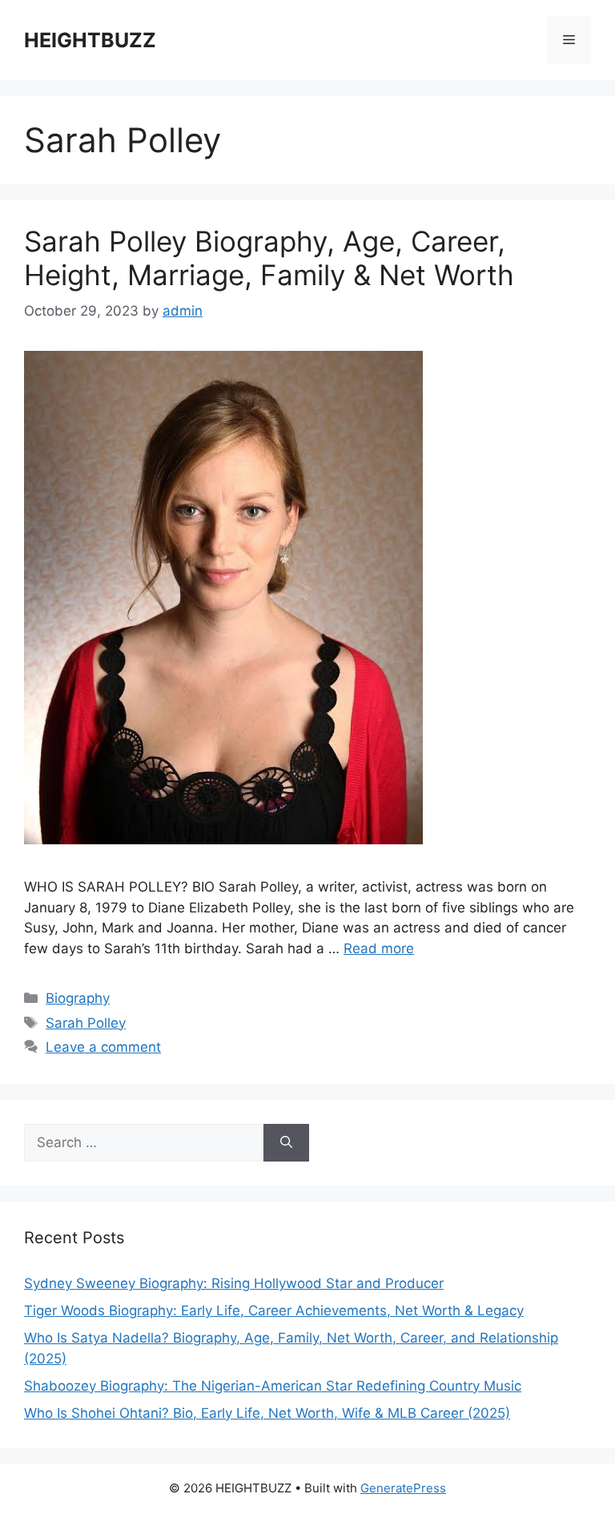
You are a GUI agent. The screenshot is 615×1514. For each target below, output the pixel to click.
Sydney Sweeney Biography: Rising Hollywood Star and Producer (234, 1283)
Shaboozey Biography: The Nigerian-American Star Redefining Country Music (272, 1386)
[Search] (286, 1143)
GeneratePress (403, 1488)
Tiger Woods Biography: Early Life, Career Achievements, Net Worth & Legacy (274, 1311)
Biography (78, 998)
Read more (379, 948)
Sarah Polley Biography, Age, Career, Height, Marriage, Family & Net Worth (269, 258)
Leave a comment (103, 1047)
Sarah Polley (86, 1023)
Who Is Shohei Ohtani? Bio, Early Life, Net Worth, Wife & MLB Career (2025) (267, 1413)
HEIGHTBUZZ (90, 40)
